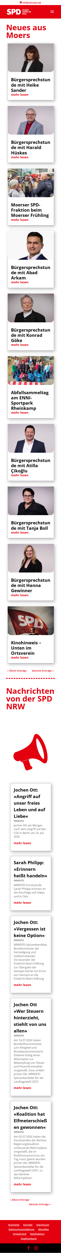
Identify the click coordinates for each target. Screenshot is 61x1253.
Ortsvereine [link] (19, 1234)
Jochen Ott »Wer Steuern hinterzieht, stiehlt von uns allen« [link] (30, 1017)
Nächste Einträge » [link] (43, 670)
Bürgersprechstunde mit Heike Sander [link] (30, 85)
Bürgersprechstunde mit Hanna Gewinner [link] (30, 585)
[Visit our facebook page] (28, 1248)
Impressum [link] (42, 1224)
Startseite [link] (13, 1224)
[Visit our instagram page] (36, 1248)
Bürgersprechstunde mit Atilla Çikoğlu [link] (30, 465)
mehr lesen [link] (19, 95)
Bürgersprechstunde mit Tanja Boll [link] (30, 525)
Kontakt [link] (28, 1224)
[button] (52, 14)
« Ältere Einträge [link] (17, 670)
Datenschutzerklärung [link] (21, 1229)
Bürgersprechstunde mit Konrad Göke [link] (30, 335)
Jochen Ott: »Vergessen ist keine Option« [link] (29, 928)
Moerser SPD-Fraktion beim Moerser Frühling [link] (30, 210)
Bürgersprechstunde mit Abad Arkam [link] (30, 272)
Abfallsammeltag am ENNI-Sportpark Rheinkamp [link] (30, 400)
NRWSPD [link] (19, 820)
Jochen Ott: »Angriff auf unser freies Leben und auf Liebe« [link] (29, 803)
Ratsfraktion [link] (37, 1234)
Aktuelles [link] (43, 1229)
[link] (19, 11)
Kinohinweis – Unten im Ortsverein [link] (26, 648)
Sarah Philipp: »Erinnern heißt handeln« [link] (30, 869)
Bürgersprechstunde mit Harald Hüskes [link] (30, 147)
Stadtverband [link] (29, 1238)
